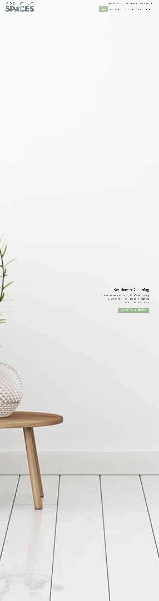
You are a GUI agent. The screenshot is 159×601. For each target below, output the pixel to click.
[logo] (19, 7)
